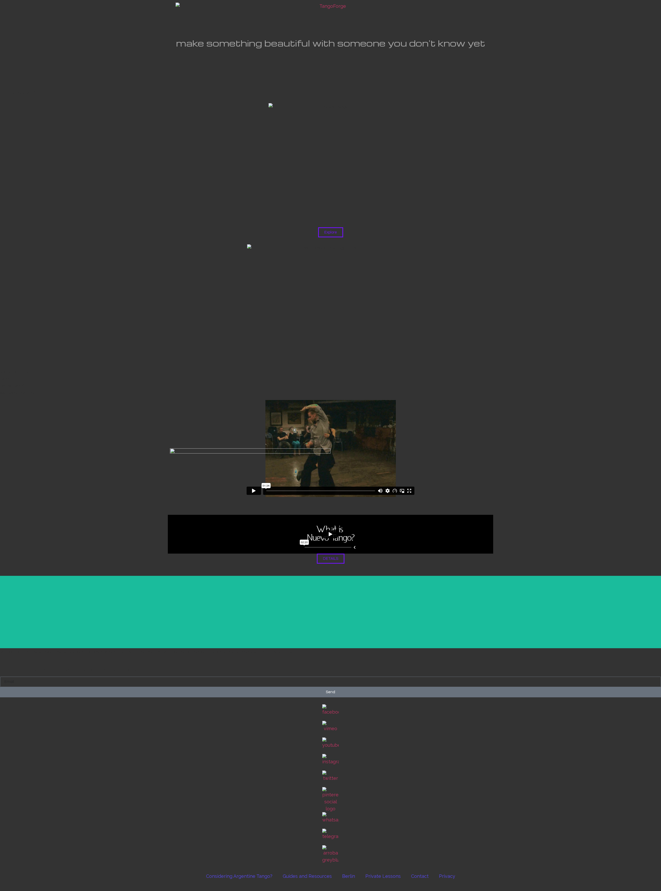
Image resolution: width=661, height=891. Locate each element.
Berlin (348, 876)
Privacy (447, 876)
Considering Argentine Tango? (239, 876)
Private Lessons (383, 876)
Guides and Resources (307, 876)
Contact (420, 876)
